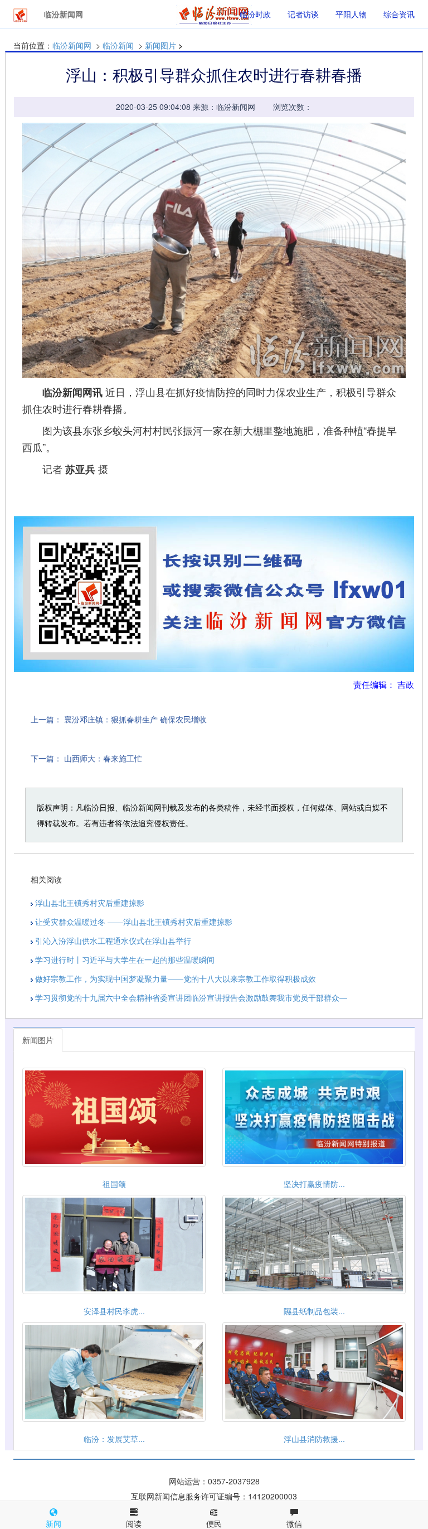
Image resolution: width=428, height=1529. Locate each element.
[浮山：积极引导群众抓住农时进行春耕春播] (214, 250)
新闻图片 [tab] (38, 1039)
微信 (294, 1523)
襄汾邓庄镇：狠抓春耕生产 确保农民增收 (135, 719)
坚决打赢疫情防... (314, 1183)
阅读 (134, 1523)
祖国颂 (114, 1183)
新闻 (53, 1523)
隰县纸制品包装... (314, 1310)
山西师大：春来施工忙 (103, 758)
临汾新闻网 (71, 45)
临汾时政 (255, 14)
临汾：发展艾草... (114, 1438)
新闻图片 (160, 45)
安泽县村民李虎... (114, 1310)
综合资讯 (399, 14)
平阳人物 (351, 14)
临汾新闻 (118, 45)
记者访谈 (303, 14)
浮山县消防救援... (314, 1438)
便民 (214, 1523)
